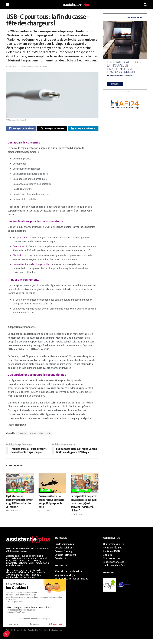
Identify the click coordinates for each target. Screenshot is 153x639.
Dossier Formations (65, 554)
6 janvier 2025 (13, 66)
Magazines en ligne (65, 575)
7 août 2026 (13, 511)
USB (49, 433)
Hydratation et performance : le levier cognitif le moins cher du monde (19, 501)
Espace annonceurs (113, 561)
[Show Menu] (7, 4)
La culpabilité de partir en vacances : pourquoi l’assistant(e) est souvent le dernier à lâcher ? (84, 503)
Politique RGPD (111, 551)
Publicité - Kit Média (114, 565)
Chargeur (22, 433)
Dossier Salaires (63, 547)
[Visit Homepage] (76, 4)
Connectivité (36, 433)
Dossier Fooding (64, 551)
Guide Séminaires (64, 543)
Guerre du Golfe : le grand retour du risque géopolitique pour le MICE (51, 501)
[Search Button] (145, 4)
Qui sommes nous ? (113, 543)
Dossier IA (60, 558)
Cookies (107, 554)
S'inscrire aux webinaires (68, 571)
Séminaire (45, 490)
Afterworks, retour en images (71, 578)
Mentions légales (112, 547)
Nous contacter (111, 558)
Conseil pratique (17, 490)
